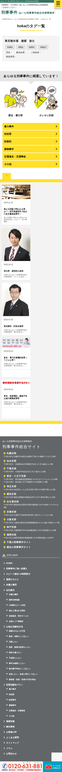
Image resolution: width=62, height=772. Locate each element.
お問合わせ (11, 753)
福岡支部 (11, 534)
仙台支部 (11, 461)
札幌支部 (11, 453)
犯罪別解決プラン (14, 685)
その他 (7, 164)
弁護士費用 (11, 584)
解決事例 (10, 726)
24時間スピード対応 (17, 605)
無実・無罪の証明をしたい (20, 647)
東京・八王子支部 (16, 476)
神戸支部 (11, 527)
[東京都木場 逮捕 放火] (31, 48)
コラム (9, 748)
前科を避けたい (15, 652)
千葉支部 (11, 468)
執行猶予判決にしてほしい (20, 669)
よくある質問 (12, 737)
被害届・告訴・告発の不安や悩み (22, 679)
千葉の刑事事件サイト (19, 542)
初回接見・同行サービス (19, 616)
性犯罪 (7, 134)
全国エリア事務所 (16, 621)
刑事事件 (28, 12)
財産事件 (12, 700)
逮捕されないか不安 (17, 631)
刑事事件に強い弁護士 (16, 568)
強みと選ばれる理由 (17, 611)
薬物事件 (9, 149)
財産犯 (7, 141)
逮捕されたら (12, 579)
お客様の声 (11, 732)
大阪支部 (11, 519)
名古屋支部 (13, 501)
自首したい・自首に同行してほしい (23, 674)
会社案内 (10, 590)
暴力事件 (9, 126)
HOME (9, 563)
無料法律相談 (14, 600)
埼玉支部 (11, 486)
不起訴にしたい (15, 658)
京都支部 (11, 511)
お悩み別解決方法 (14, 626)
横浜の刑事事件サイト (19, 547)
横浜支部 (11, 494)
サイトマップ (12, 743)
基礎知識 (10, 721)
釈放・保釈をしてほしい (19, 636)
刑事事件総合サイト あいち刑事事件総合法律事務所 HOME (20, 19)
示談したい (13, 642)
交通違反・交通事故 (15, 156)
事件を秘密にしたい (17, 663)
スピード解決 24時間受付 (18, 574)
